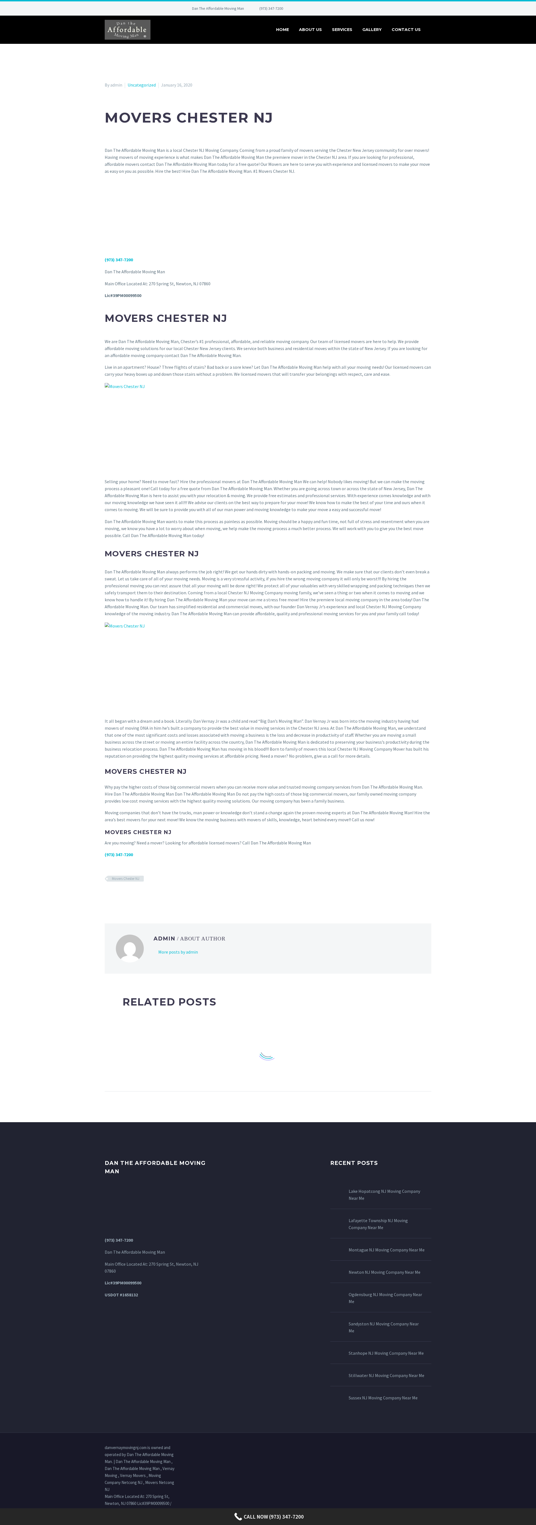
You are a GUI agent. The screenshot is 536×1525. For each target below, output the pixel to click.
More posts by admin (178, 952)
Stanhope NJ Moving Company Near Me (386, 1353)
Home (282, 29)
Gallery (372, 29)
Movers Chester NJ (125, 878)
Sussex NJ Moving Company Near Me (383, 1397)
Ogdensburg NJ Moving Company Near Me (385, 1298)
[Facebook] (305, 8)
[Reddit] (149, 895)
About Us (310, 29)
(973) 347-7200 (271, 8)
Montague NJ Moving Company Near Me (387, 1250)
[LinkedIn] (314, 8)
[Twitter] (322, 8)
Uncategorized (142, 85)
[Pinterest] (339, 8)
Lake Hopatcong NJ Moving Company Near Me (384, 1194)
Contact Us (406, 29)
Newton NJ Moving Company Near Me (384, 1272)
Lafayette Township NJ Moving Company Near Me (378, 1224)
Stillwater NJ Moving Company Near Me (386, 1375)
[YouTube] (347, 8)
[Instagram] (330, 8)
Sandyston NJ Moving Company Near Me (384, 1327)
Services (342, 29)
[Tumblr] (132, 895)
